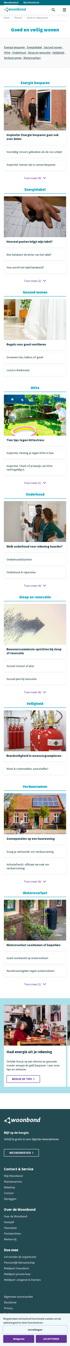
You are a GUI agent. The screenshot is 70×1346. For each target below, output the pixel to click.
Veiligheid (58, 52)
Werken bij (10, 1239)
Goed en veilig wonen (37, 17)
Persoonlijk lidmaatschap (19, 1262)
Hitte (7, 52)
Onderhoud (19, 52)
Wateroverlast (32, 58)
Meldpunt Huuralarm (16, 1268)
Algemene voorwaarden (18, 1296)
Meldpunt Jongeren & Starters (22, 1280)
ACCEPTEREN (51, 1338)
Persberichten (12, 1233)
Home (7, 17)
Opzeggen (10, 1199)
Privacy (8, 1308)
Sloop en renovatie (39, 52)
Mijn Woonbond (31, 2)
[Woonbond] (15, 9)
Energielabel (34, 47)
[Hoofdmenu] (64, 9)
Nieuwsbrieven (20, 1153)
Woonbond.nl (11, 2)
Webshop (9, 1187)
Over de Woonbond (15, 1216)
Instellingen (35, 1329)
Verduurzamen (12, 58)
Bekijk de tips (22, 1079)
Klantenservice (13, 1181)
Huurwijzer (10, 1228)
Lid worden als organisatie (20, 1257)
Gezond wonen (53, 47)
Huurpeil (9, 1222)
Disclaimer (10, 1302)
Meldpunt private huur (17, 1274)
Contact (9, 1193)
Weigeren (18, 1338)
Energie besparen (14, 47)
